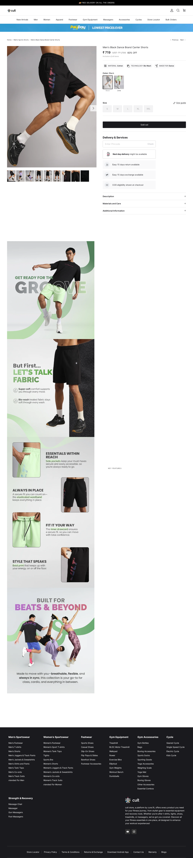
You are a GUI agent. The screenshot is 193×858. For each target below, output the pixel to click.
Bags (139, 747)
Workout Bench (116, 772)
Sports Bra (48, 759)
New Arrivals (22, 19)
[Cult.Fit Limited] (11, 10)
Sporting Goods (144, 759)
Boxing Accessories (146, 751)
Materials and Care (112, 203)
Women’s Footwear (51, 743)
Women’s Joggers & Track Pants (58, 768)
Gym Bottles (143, 743)
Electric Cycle (172, 751)
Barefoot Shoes (88, 759)
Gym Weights (115, 768)
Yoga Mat (141, 772)
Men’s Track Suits (16, 776)
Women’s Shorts (50, 763)
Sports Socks (143, 755)
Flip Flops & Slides (89, 755)
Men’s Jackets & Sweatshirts (21, 759)
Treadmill (113, 743)
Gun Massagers (15, 812)
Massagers (108, 19)
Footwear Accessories (91, 763)
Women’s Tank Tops (52, 751)
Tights (46, 755)
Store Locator (153, 19)
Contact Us (138, 852)
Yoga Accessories (145, 763)
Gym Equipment (90, 19)
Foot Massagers (15, 816)
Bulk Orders (171, 19)
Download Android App (118, 852)
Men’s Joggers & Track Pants (21, 755)
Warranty (152, 852)
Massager (13, 808)
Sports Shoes (87, 743)
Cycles (138, 19)
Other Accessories (145, 784)
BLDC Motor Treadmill (119, 747)
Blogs (163, 852)
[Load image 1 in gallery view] (51, 107)
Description (108, 196)
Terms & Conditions (70, 852)
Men (36, 19)
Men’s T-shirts (14, 747)
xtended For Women (52, 784)
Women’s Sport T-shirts (54, 747)
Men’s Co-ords (15, 772)
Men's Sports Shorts (21, 40)
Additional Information (114, 211)
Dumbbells (114, 776)
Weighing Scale (144, 768)
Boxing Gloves (144, 780)
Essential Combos (145, 788)
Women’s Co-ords (51, 776)
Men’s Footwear (15, 743)
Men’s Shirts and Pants (18, 763)
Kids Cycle (171, 755)
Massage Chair (15, 804)
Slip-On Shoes (87, 751)
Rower (112, 755)
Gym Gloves (142, 776)
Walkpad (113, 751)
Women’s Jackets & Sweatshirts (57, 772)
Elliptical (113, 763)
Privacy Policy (50, 852)
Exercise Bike (115, 759)
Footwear (73, 19)
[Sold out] (108, 82)
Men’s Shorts (14, 751)
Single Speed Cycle (175, 747)
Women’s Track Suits (52, 780)
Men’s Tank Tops (16, 768)
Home (9, 40)
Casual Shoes (87, 747)
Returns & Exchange (93, 852)
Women (46, 19)
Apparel (59, 19)
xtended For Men (16, 780)
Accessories (124, 19)
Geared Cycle (172, 743)
